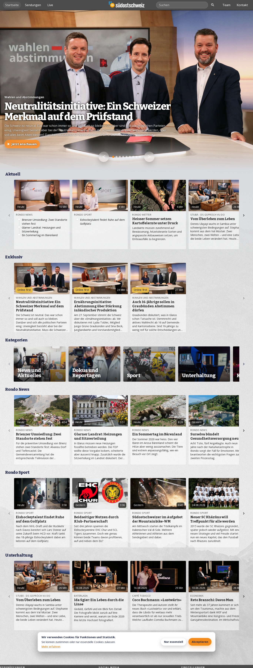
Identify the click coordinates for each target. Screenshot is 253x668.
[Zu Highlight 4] (123, 157)
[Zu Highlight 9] (140, 157)
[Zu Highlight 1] (113, 157)
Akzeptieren (200, 642)
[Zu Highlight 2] (116, 157)
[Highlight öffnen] (126, 89)
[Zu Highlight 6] (130, 157)
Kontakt (242, 5)
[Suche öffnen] (212, 5)
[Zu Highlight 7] (133, 157)
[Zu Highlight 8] (136, 157)
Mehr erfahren (50, 646)
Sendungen (33, 5)
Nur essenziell (173, 642)
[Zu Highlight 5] (126, 157)
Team (226, 5)
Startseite (12, 5)
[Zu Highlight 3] (120, 157)
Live (50, 5)
